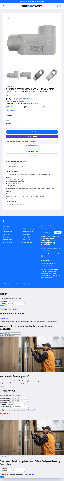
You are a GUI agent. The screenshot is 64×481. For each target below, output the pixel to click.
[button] (3, 6)
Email (1, 333)
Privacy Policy (26, 237)
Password (3, 304)
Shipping (8, 101)
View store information (15, 166)
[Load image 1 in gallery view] (12, 75)
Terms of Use (26, 239)
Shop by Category (8, 239)
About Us (5, 229)
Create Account (5, 413)
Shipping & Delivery (28, 229)
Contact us (44, 272)
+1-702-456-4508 (46, 266)
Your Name (3, 469)
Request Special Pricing (32, 156)
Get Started (18, 298)
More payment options (32, 145)
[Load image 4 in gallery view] (51, 75)
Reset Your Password (7, 335)
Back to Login (4, 318)
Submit (58, 232)
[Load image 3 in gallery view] (38, 75)
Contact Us (5, 234)
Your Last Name (5, 400)
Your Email (3, 302)
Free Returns (47, 106)
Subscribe (41, 1)
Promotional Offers (27, 231)
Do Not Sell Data (27, 242)
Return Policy (26, 234)
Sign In (2, 305)
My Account (6, 237)
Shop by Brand (7, 242)
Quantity (8, 123)
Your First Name (5, 398)
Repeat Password (5, 406)
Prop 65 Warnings (23, 204)
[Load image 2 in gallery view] (25, 75)
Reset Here (15, 309)
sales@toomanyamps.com (49, 263)
